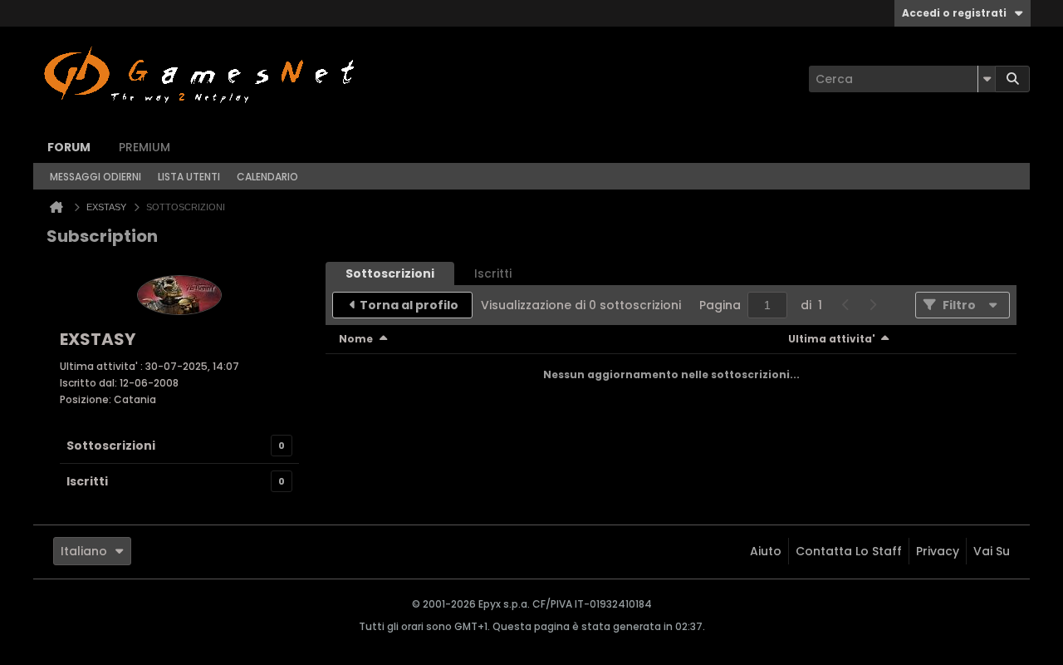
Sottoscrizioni (110, 445)
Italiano (84, 551)
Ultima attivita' (831, 339)
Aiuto (765, 551)
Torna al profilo (409, 305)
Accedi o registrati (954, 13)
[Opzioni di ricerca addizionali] (986, 79)
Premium (144, 147)
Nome (356, 339)
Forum (69, 147)
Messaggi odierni (95, 177)
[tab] (390, 273)
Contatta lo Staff (849, 551)
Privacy (937, 551)
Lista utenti (189, 177)
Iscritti (87, 481)
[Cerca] (1012, 79)
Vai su (991, 551)
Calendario (267, 177)
